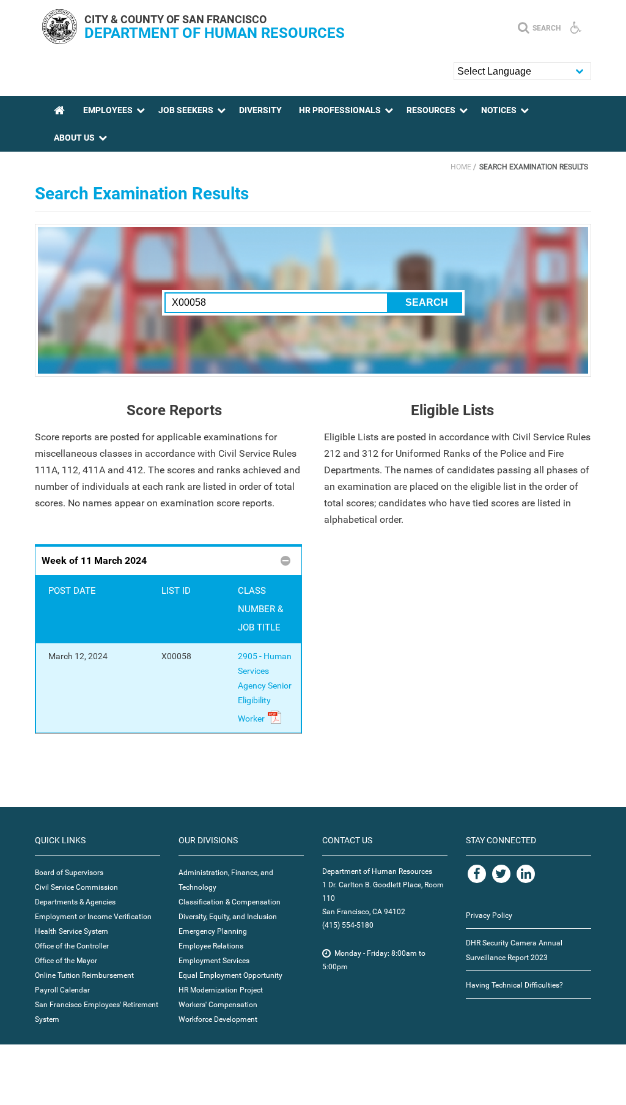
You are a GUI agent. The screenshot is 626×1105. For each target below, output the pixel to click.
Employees (108, 110)
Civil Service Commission (76, 887)
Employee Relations (211, 946)
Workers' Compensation (218, 1004)
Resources (431, 110)
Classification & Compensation (230, 902)
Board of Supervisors (69, 872)
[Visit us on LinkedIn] (526, 874)
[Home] (59, 40)
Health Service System (71, 931)
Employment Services (214, 960)
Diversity (260, 110)
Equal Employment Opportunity (230, 975)
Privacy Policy (489, 915)
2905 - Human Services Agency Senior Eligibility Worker (265, 687)
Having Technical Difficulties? (514, 985)
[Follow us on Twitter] (501, 874)
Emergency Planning (213, 931)
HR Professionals (340, 110)
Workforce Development (218, 1019)
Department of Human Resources (214, 33)
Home (461, 167)
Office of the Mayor (66, 960)
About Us (74, 137)
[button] (168, 560)
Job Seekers (185, 110)
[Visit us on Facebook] (477, 874)
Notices (499, 110)
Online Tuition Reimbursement (84, 975)
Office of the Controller (72, 946)
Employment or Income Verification (93, 916)
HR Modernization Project (221, 990)
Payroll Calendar (62, 990)
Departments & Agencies (75, 902)
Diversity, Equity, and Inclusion (228, 916)
